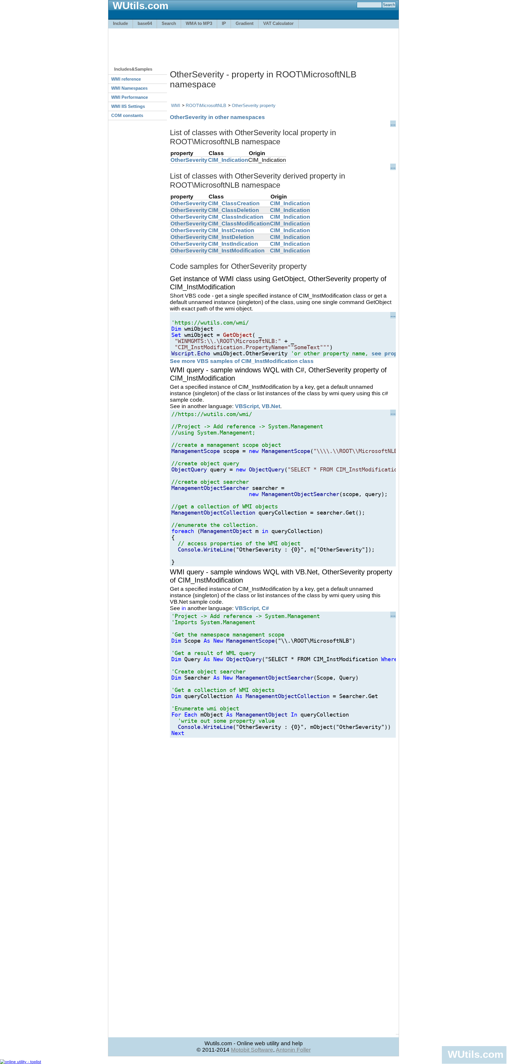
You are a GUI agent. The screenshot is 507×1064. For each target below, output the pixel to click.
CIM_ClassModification (239, 223)
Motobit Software (252, 1050)
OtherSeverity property (254, 105)
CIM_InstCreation (231, 230)
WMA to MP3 (199, 23)
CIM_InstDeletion (231, 237)
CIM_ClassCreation (234, 203)
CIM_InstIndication (233, 244)
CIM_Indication (228, 160)
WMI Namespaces (129, 88)
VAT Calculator (278, 23)
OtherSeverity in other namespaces (217, 117)
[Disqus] (283, 811)
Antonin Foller (293, 1050)
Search (169, 23)
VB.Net (271, 406)
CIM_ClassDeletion (233, 210)
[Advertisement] (253, 44)
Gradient (245, 23)
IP (224, 23)
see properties (394, 353)
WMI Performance (129, 97)
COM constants (127, 115)
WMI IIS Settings (128, 106)
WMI (175, 105)
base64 (145, 23)
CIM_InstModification (236, 250)
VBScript (247, 406)
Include (120, 23)
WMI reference (126, 79)
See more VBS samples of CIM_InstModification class (242, 361)
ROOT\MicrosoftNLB (206, 105)
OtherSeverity (188, 160)
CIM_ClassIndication (235, 217)
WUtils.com (475, 1054)
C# (265, 608)
